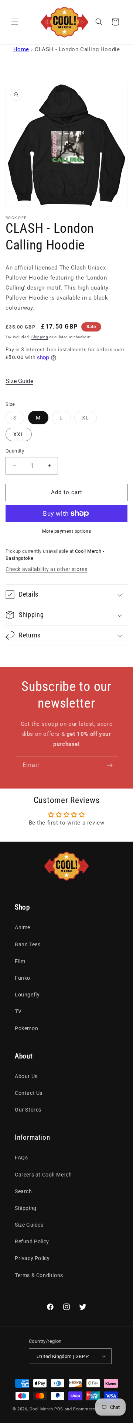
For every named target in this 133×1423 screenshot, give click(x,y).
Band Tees (27, 944)
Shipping (39, 337)
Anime (22, 927)
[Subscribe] (110, 765)
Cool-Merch (41, 1409)
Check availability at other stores (46, 569)
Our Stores (28, 1110)
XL (89, 419)
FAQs (21, 1158)
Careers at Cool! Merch (43, 1175)
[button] (15, 22)
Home (21, 49)
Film (20, 961)
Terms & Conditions (39, 1275)
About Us (26, 1076)
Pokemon (26, 1028)
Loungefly (27, 995)
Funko (22, 978)
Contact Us (28, 1093)
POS (58, 1409)
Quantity (15, 451)
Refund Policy (32, 1241)
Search (23, 1191)
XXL (18, 434)
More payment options (66, 531)
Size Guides (29, 1225)
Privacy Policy (32, 1258)
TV (18, 1011)
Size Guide (19, 381)
